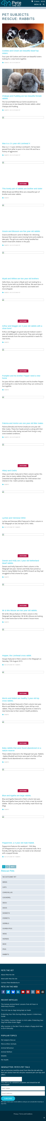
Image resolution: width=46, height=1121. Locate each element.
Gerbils (6, 923)
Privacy (16, 1114)
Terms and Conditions (25, 1114)
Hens (5, 934)
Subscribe (8, 1098)
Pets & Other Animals (8, 1044)
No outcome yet (15, 62)
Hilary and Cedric (9, 470)
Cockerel (7, 897)
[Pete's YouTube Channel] (23, 992)
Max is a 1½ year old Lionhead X (16, 143)
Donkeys (6, 913)
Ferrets (6, 918)
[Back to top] (44, 1118)
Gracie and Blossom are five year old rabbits (21, 231)
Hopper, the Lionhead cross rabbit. (17, 655)
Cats (4, 887)
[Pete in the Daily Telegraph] (43, 992)
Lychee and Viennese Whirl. (14, 518)
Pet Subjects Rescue (8, 1040)
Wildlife (4, 1056)
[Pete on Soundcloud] (38, 992)
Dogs (5, 908)
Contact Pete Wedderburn (10, 983)
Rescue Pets (7, 870)
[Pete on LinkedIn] (18, 992)
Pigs (4, 949)
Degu (5, 903)
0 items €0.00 (39, 1)
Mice (4, 944)
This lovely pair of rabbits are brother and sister (22, 189)
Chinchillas (7, 892)
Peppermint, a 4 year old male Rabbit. (18, 843)
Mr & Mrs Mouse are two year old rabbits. (19, 610)
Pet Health (4, 1060)
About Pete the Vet (7, 975)
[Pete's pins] (28, 992)
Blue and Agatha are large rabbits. (16, 795)
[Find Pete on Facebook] (3, 992)
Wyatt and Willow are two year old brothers (20, 279)
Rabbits (6, 62)
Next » (13, 867)
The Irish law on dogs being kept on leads (16, 1010)
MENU (36, 4)
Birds (5, 882)
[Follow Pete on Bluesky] (13, 992)
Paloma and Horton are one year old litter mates (22, 423)
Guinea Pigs (7, 928)
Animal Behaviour (7, 1048)
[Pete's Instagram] (33, 992)
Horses (6, 939)
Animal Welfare (6, 1052)
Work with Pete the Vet (9, 979)
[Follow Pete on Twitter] (8, 992)
